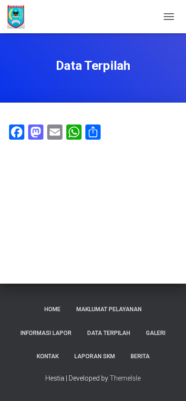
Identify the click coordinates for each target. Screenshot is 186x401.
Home (52, 309)
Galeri (155, 333)
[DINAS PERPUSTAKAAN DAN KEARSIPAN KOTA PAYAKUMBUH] (19, 17)
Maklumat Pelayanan (109, 309)
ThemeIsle (125, 378)
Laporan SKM (94, 356)
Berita (140, 356)
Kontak (48, 356)
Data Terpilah (108, 333)
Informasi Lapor (46, 333)
